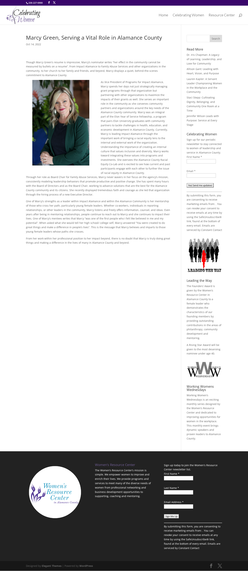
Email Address (174, 502)
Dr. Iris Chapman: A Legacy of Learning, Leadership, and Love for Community (204, 59)
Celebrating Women (188, 15)
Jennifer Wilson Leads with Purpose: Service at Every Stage (203, 120)
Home (163, 15)
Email (191, 171)
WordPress (86, 566)
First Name (194, 157)
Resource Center (222, 15)
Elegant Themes (52, 566)
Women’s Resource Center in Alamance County (200, 295)
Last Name (171, 488)
